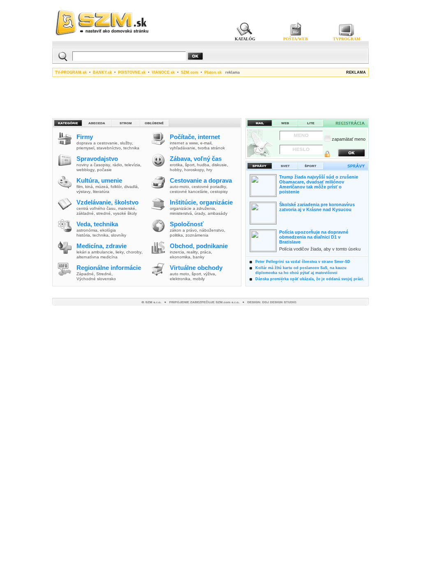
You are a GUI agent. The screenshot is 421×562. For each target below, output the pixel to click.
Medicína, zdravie (101, 245)
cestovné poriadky (209, 186)
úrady (199, 213)
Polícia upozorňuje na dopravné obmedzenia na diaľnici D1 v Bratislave (313, 237)
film (79, 186)
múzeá (101, 186)
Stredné (103, 274)
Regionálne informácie (108, 267)
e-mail (205, 143)
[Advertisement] (210, 96)
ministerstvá (181, 213)
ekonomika (180, 257)
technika (131, 148)
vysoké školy (125, 213)
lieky (120, 252)
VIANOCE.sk (163, 72)
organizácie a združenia (192, 208)
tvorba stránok (211, 148)
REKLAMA (356, 72)
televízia (132, 165)
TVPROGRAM (346, 39)
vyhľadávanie (182, 148)
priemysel (85, 148)
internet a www (184, 143)
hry (209, 169)
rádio (117, 165)
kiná (89, 186)
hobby (176, 169)
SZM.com (189, 72)
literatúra (101, 191)
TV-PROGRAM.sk (71, 72)
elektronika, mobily (187, 278)
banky (198, 257)
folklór (116, 186)
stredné (103, 213)
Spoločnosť (187, 224)
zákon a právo (183, 230)
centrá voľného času (96, 208)
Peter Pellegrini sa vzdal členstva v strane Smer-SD (302, 262)
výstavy (83, 191)
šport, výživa (203, 274)
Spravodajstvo (97, 158)
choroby (133, 252)
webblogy (85, 169)
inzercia (177, 252)
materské (126, 208)
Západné (85, 274)
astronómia (86, 230)
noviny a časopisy (93, 165)
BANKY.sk (102, 72)
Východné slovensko (96, 278)
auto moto (179, 274)
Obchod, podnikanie (199, 245)
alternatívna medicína (97, 257)
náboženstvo (211, 230)
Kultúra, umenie (99, 180)
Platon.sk (213, 72)
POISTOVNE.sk (132, 72)
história (83, 235)
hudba (203, 165)
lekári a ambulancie (94, 252)
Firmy (84, 136)
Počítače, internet (195, 136)
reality (192, 252)
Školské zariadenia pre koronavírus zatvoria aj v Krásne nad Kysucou (317, 207)
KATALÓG (245, 39)
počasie (104, 169)
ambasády (217, 213)
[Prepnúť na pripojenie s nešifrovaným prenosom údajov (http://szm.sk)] (327, 154)
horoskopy (194, 169)
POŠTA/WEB (295, 39)
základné (85, 213)
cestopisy (219, 191)
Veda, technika (97, 224)
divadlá (131, 186)
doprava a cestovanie (97, 143)
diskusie (219, 165)
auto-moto (179, 186)
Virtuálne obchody (196, 267)
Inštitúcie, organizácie (201, 202)
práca (205, 252)
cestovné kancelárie (189, 191)
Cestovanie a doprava (201, 180)
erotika (176, 165)
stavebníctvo (109, 148)
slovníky (118, 235)
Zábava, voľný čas (196, 158)
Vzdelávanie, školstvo (107, 202)
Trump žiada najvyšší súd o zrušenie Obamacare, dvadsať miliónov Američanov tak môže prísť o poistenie (318, 184)
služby (126, 143)
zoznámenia (196, 235)
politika (176, 235)
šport (189, 165)
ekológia (108, 230)
